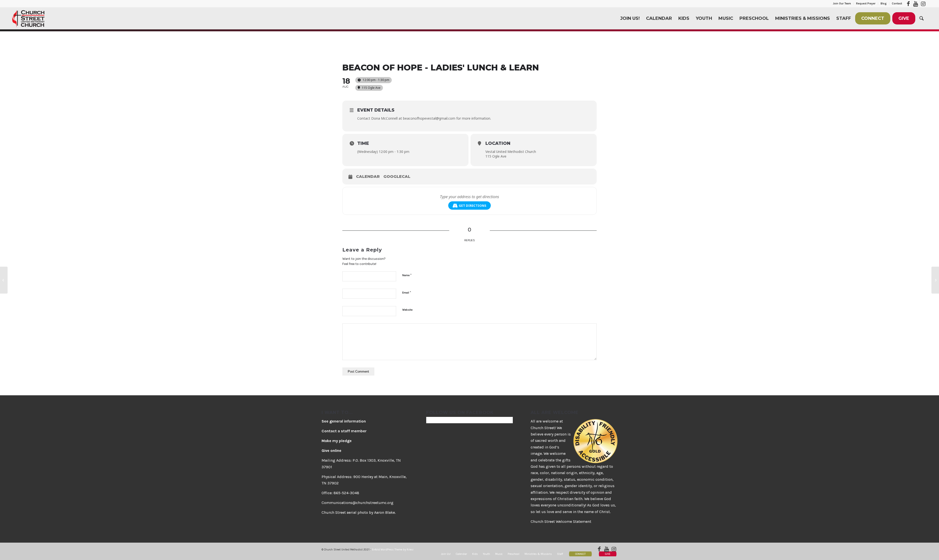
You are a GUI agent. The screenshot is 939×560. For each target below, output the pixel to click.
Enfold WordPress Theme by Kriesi (393, 549)
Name (407, 275)
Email (406, 292)
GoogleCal (396, 176)
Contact (897, 3)
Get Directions (472, 205)
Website (407, 309)
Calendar (368, 176)
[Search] (921, 18)
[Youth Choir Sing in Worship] (4, 280)
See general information (344, 421)
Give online (331, 450)
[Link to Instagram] (923, 3)
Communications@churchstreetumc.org (357, 502)
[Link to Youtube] (915, 3)
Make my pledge (337, 440)
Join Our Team (842, 3)
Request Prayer (865, 3)
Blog (884, 3)
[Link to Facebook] (908, 3)
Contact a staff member (344, 431)
